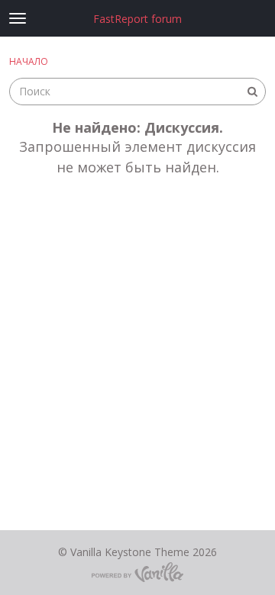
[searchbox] (137, 91)
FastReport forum (137, 18)
